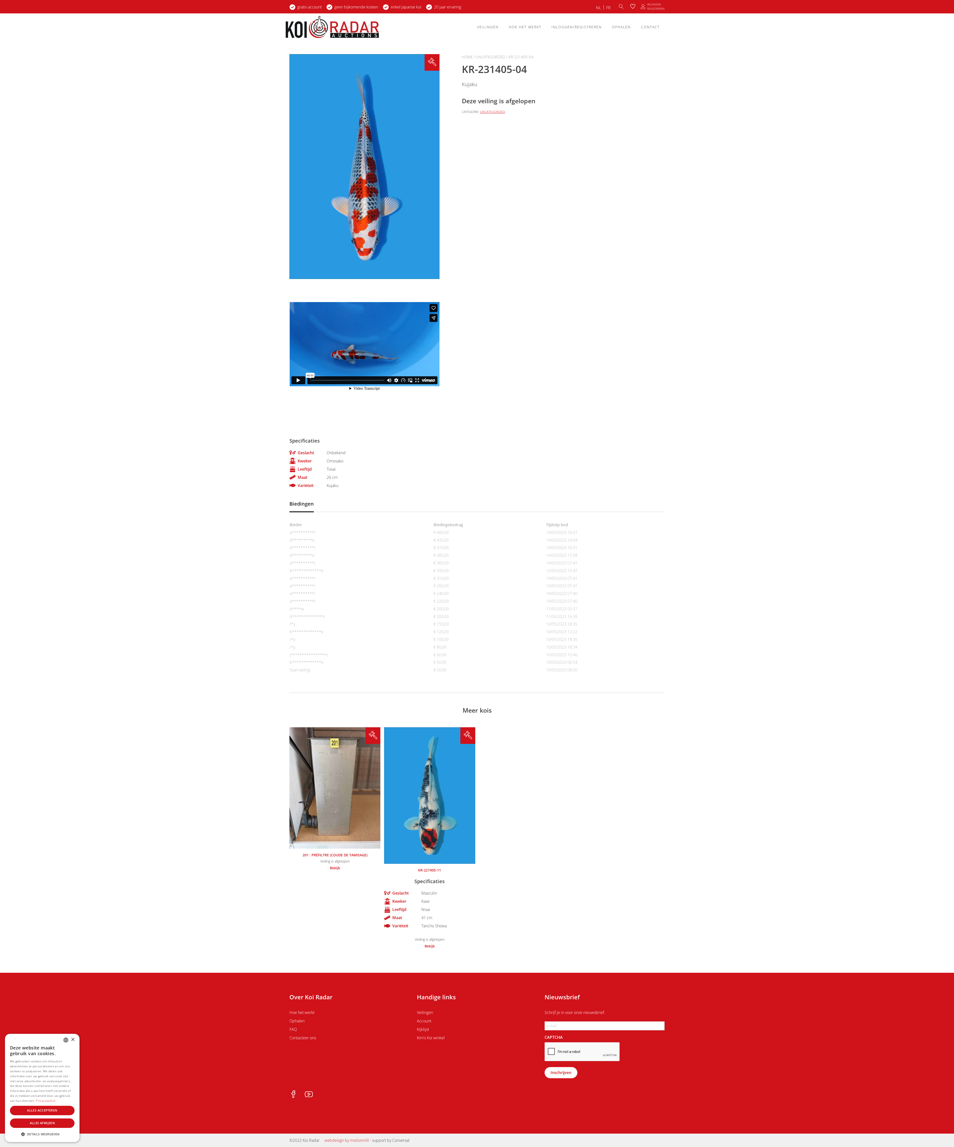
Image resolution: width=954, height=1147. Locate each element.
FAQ (293, 1029)
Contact (650, 27)
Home (467, 56)
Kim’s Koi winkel (431, 1038)
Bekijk (335, 868)
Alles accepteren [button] (42, 1110)
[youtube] (309, 1094)
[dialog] (42, 1088)
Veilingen (488, 27)
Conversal (400, 1140)
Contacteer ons (302, 1038)
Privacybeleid (45, 1101)
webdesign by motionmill (346, 1140)
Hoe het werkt (525, 27)
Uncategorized (490, 56)
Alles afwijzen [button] (42, 1123)
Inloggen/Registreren (577, 27)
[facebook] (293, 1094)
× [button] (73, 1040)
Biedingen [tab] (301, 503)
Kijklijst (423, 1029)
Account (424, 1021)
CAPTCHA (554, 1037)
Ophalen (621, 27)
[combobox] (65, 1040)
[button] (42, 1134)
